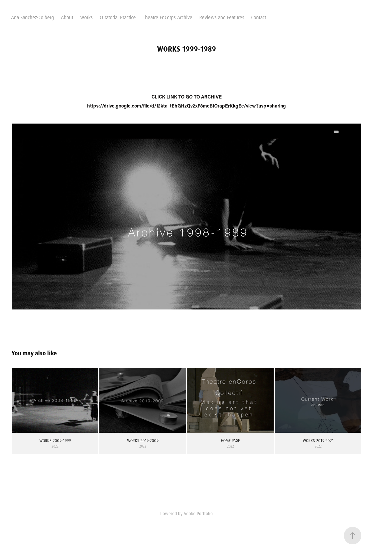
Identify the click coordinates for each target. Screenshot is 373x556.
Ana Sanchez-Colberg (32, 17)
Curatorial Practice (118, 17)
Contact (258, 17)
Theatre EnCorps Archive (167, 17)
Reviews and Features (221, 17)
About (67, 17)
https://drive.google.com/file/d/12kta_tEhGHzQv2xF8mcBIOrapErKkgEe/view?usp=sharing (186, 106)
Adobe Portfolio (198, 514)
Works (86, 17)
